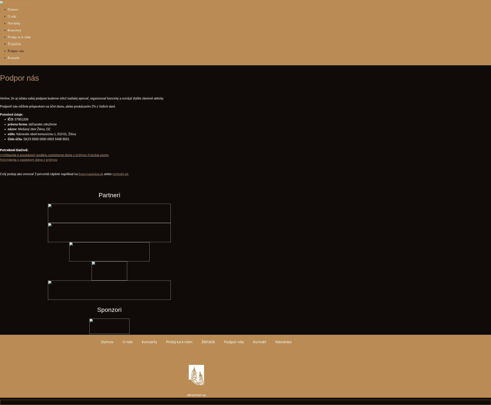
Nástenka (283, 342)
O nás (12, 16)
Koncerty (14, 30)
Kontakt (14, 58)
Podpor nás (16, 51)
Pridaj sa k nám (19, 37)
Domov (13, 9)
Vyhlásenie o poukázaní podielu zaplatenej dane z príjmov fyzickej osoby (54, 155)
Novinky (14, 23)
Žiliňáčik (14, 44)
